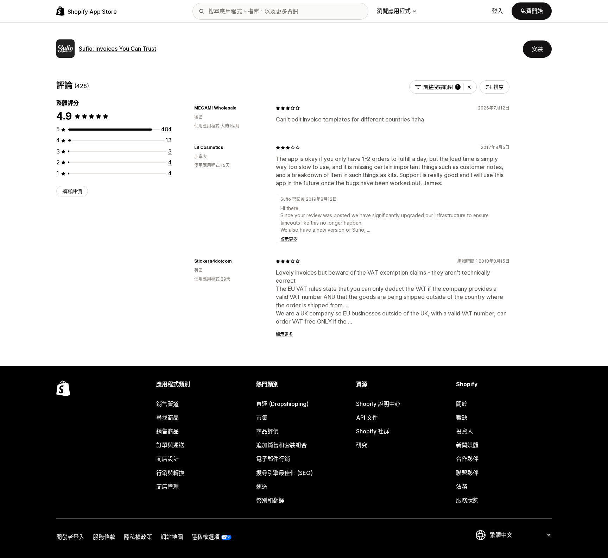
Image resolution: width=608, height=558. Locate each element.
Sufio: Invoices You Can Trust (117, 48)
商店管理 (167, 486)
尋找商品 (167, 417)
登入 (497, 10)
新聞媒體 (467, 445)
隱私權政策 (138, 536)
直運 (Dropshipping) (282, 403)
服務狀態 (467, 500)
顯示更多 (288, 239)
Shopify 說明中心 (378, 403)
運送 (261, 486)
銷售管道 (167, 403)
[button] (469, 87)
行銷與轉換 (170, 472)
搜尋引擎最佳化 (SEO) (284, 472)
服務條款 (104, 536)
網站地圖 (171, 536)
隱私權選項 (205, 536)
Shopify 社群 (372, 431)
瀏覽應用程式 (394, 10)
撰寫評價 (72, 191)
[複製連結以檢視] (240, 108)
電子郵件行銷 (273, 458)
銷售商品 (167, 431)
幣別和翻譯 (270, 500)
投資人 (464, 431)
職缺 (461, 417)
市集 (261, 417)
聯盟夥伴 (467, 472)
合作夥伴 (467, 458)
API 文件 (367, 417)
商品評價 (267, 431)
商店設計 (167, 458)
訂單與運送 (170, 445)
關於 (461, 403)
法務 (461, 486)
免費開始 (531, 10)
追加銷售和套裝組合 (281, 445)
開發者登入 (70, 536)
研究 (361, 445)
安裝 (537, 48)
